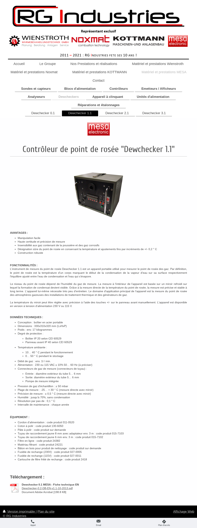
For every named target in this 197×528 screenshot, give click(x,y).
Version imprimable (21, 511)
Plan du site (46, 511)
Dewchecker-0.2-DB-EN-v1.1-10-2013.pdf (47, 488)
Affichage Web (183, 511)
